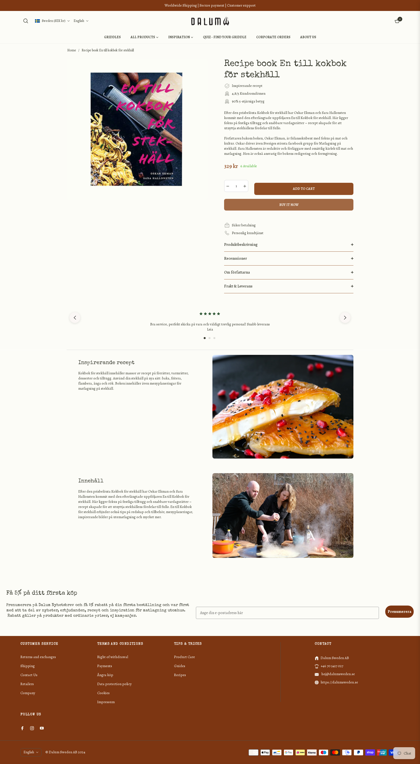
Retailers (27, 683)
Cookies (103, 692)
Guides (179, 665)
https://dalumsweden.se (339, 682)
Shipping (27, 665)
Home (71, 50)
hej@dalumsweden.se (338, 674)
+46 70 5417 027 (332, 665)
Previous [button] (75, 317)
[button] (25, 21)
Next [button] (345, 317)
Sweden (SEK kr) (53, 20)
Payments (104, 665)
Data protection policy (114, 683)
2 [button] (209, 338)
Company (27, 692)
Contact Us (28, 674)
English (79, 20)
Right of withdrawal (112, 656)
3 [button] (214, 338)
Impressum (106, 702)
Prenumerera (399, 611)
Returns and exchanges (38, 656)
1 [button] (205, 338)
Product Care (184, 656)
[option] (210, 317)
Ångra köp (105, 674)
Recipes (180, 674)
